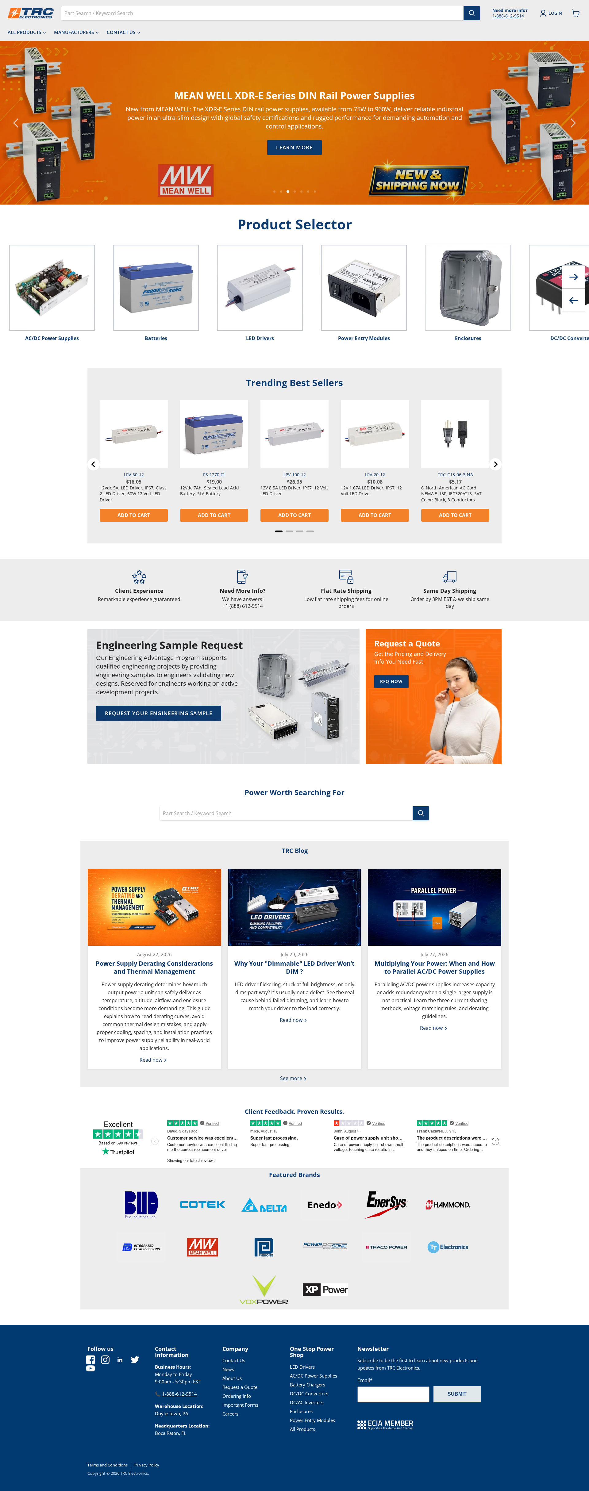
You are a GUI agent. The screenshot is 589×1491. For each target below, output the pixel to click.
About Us (232, 1378)
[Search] (472, 13)
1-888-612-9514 (508, 16)
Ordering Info (236, 1396)
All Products (25, 32)
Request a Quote (239, 1387)
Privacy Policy (146, 1465)
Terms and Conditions (107, 1465)
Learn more (210, 147)
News (228, 1369)
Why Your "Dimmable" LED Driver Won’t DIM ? (294, 967)
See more (291, 1078)
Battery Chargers (307, 1385)
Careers (230, 1414)
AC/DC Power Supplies (313, 1376)
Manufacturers (74, 32)
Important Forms (240, 1405)
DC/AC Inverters (306, 1402)
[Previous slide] (17, 123)
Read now (152, 1059)
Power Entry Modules (312, 1420)
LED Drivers (302, 1367)
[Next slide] (572, 123)
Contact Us (122, 32)
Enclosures (301, 1411)
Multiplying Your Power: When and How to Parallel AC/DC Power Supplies (435, 967)
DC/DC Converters (309, 1393)
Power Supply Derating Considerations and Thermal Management (154, 967)
